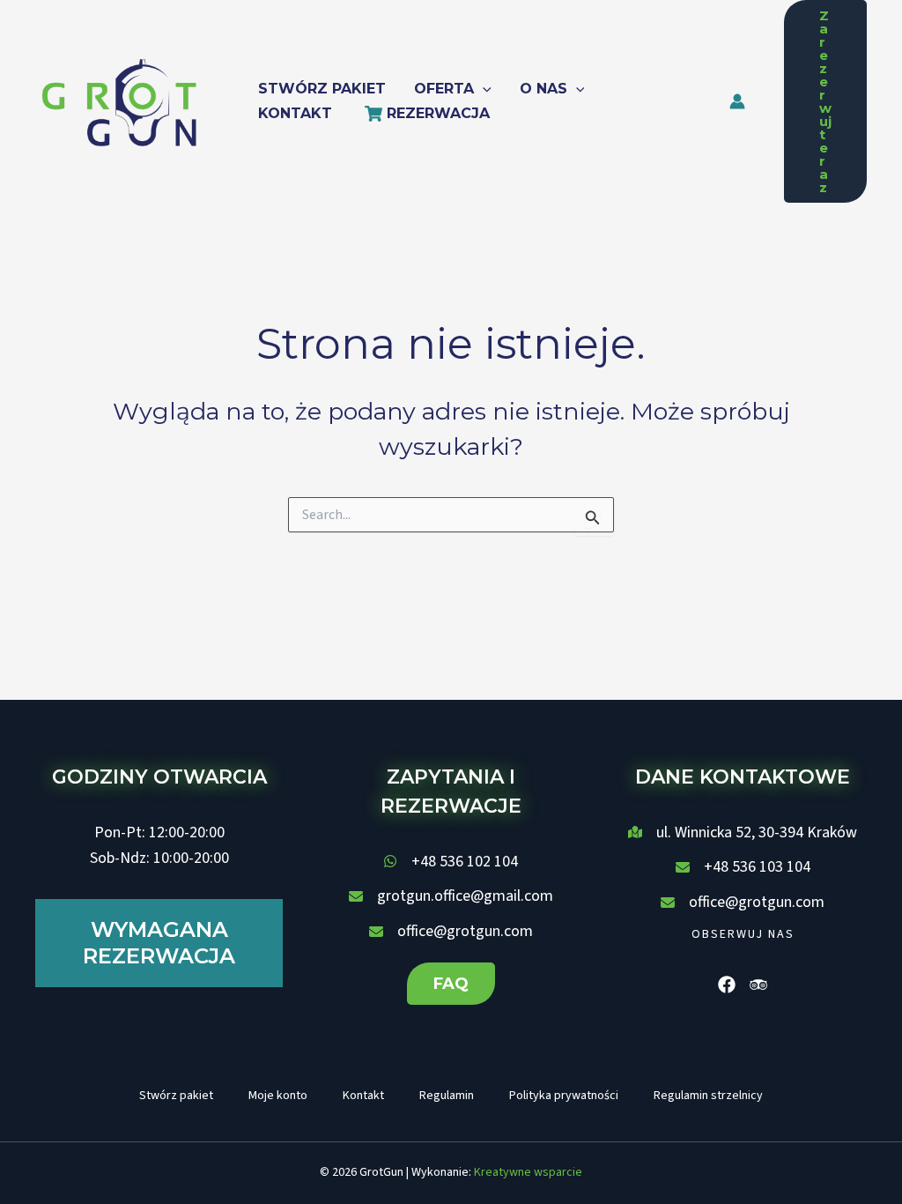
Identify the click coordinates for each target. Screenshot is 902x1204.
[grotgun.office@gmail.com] (451, 896)
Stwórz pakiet (176, 1095)
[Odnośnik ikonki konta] (737, 101)
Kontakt (363, 1095)
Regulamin (446, 1095)
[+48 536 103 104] (743, 867)
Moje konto (277, 1095)
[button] (483, 89)
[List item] (727, 984)
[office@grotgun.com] (451, 931)
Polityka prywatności (563, 1095)
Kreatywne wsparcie (528, 1172)
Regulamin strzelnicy (708, 1095)
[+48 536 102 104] (450, 862)
